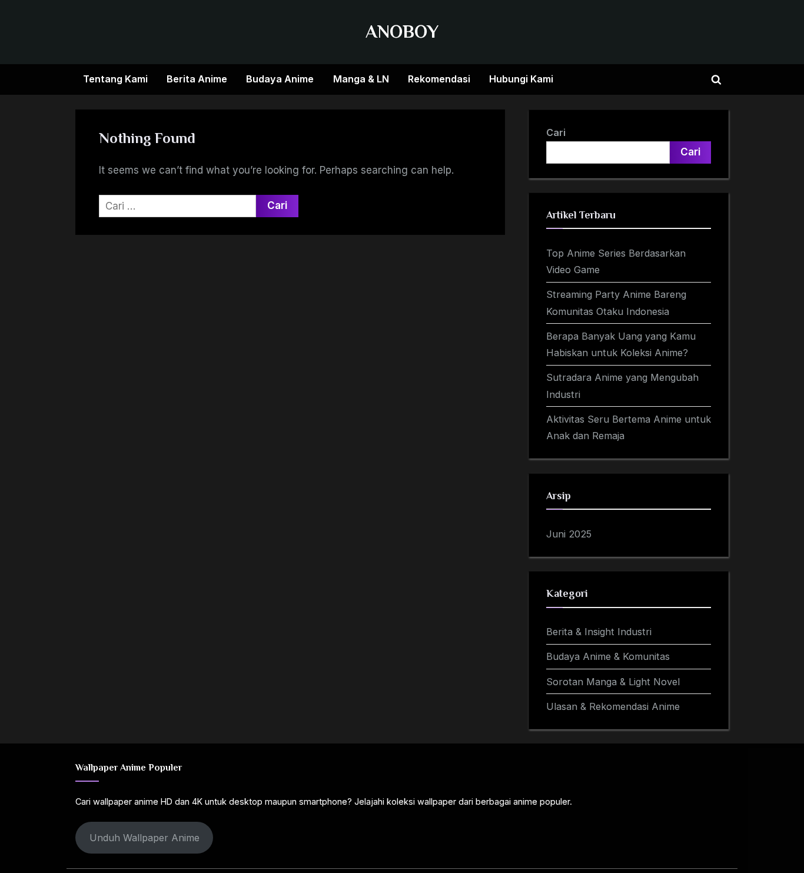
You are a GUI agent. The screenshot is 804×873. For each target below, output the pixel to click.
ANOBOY (402, 31)
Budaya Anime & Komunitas (608, 656)
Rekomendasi (439, 79)
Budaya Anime (280, 79)
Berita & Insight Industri (599, 632)
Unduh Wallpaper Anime (144, 838)
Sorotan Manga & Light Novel (613, 682)
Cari (556, 132)
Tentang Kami (115, 79)
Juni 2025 (569, 534)
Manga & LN (361, 79)
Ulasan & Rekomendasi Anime (613, 706)
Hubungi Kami (521, 79)
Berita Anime (197, 79)
